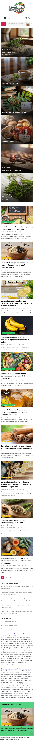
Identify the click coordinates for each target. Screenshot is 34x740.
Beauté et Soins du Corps (10, 625)
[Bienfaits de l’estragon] (17, 187)
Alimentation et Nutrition (9, 222)
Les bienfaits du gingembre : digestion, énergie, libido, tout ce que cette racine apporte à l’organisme (16, 484)
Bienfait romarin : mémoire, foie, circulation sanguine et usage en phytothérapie (13, 522)
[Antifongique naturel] (17, 129)
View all (30, 705)
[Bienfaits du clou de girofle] (17, 158)
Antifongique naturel (9, 141)
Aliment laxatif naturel (10, 83)
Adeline (4, 231)
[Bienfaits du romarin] (17, 42)
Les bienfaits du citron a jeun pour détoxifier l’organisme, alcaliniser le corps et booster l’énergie (16, 303)
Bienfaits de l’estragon (10, 197)
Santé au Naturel (6, 49)
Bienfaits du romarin (9, 52)
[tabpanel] (17, 721)
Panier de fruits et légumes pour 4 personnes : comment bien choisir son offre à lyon (15, 376)
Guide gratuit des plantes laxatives (14, 112)
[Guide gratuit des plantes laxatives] (17, 100)
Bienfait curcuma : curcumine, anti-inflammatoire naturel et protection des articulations (16, 560)
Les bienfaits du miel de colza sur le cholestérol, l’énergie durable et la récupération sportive (14, 412)
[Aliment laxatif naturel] (17, 71)
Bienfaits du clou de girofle (11, 170)
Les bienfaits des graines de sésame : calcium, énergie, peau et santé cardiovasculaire (15, 265)
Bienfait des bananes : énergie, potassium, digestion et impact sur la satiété (15, 339)
